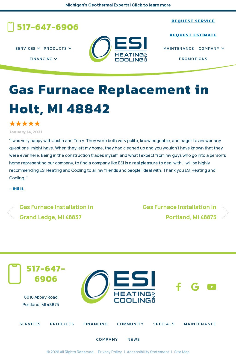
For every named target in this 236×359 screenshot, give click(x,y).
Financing (41, 59)
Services (25, 48)
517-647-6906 (48, 27)
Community (130, 324)
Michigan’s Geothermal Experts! (118, 5)
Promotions (193, 59)
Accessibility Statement (148, 351)
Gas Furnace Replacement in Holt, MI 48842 (109, 99)
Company (209, 48)
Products (55, 48)
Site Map (181, 351)
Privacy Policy (110, 351)
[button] (38, 48)
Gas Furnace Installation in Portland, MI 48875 (170, 212)
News (133, 339)
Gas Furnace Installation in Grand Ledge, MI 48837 (56, 212)
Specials (164, 324)
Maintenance (178, 48)
